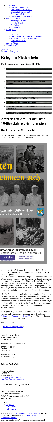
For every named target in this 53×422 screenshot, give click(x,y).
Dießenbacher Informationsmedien (26, 413)
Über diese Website (13, 45)
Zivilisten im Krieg (18, 14)
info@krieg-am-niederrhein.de (13, 377)
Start (7, 3)
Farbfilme (14, 34)
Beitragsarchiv (11, 409)
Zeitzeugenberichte (18, 21)
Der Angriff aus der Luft (20, 12)
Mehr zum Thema (13, 18)
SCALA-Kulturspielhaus (13, 327)
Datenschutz (11, 407)
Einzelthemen (16, 27)
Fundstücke (15, 25)
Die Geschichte (12, 5)
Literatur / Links (12, 43)
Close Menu (5, 49)
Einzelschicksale (17, 23)
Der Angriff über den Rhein (21, 10)
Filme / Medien (12, 32)
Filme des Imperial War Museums (24, 38)
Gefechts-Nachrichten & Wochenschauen (27, 36)
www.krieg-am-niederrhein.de (12, 380)
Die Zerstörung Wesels (20, 7)
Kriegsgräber (11, 30)
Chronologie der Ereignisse (21, 16)
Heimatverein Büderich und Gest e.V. (16, 316)
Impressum (10, 405)
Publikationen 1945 (18, 41)
